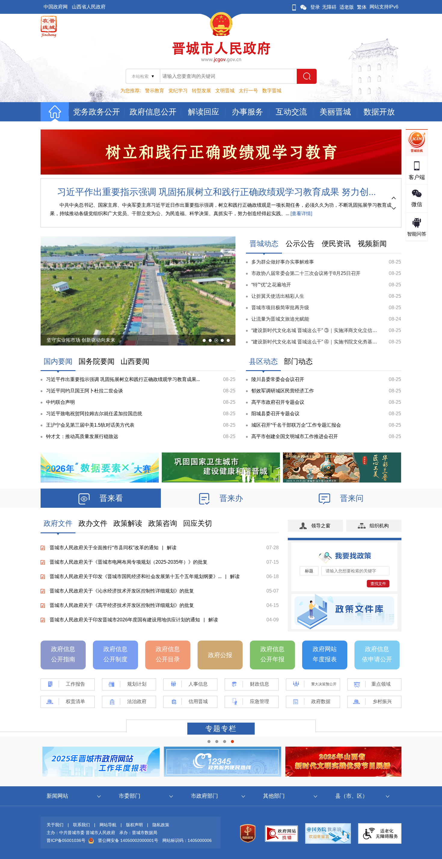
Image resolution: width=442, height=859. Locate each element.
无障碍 (329, 7)
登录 (315, 7)
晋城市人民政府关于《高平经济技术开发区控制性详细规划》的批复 (122, 605)
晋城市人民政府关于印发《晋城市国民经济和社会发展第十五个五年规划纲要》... (136, 576)
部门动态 (298, 361)
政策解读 (127, 523)
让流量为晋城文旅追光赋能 (280, 318)
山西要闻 (135, 361)
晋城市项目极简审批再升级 (280, 307)
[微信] (303, 7)
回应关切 (197, 523)
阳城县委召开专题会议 (275, 413)
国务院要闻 (96, 361)
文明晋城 (225, 90)
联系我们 (81, 824)
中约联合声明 (60, 402)
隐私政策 (160, 824)
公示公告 (300, 243)
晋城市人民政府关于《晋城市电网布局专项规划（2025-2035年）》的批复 (128, 562)
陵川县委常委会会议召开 (277, 379)
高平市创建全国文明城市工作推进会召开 (294, 436)
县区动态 (263, 361)
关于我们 (55, 824)
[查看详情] (300, 213)
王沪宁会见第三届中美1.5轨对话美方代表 (90, 425)
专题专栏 (221, 728)
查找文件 (378, 583)
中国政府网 (56, 6)
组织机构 (379, 525)
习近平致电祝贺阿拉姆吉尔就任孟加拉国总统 (94, 413)
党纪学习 (178, 90)
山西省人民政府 (89, 6)
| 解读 (167, 547)
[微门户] (294, 7)
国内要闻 (58, 361)
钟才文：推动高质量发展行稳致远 (82, 436)
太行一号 (248, 90)
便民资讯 (336, 243)
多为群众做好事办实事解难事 (282, 261)
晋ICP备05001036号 (66, 840)
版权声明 (134, 824)
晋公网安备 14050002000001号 (128, 840)
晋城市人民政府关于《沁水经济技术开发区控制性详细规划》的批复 (122, 590)
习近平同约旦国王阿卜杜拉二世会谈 (84, 390)
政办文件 (92, 523)
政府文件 (58, 523)
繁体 (362, 7)
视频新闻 (372, 243)
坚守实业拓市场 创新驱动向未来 (81, 340)
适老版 (346, 7)
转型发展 (201, 90)
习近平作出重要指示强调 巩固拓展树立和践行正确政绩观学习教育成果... (123, 379)
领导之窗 (320, 525)
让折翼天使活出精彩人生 (277, 296)
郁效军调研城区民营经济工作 (282, 390)
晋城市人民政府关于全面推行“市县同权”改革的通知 (104, 547)
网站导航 (108, 824)
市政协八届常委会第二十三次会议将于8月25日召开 (306, 273)
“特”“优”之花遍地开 (271, 284)
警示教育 (154, 90)
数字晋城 (271, 90)
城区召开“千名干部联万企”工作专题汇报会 (296, 425)
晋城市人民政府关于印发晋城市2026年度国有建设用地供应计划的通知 (125, 619)
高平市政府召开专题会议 (277, 402)
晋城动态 (264, 243)
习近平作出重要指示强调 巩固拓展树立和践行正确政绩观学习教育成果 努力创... (216, 192)
